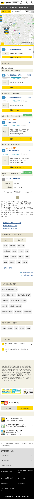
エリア (7, 240)
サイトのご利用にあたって (8, 478)
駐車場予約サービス (7, 465)
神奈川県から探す (27, 275)
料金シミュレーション (18, 57)
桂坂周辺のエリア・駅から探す (12, 223)
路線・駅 (20, 240)
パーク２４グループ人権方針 (8, 489)
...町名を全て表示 (7, 268)
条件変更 (29, 12)
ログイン (8, 408)
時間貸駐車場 (5, 455)
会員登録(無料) (25, 408)
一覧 (17, 11)
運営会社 (3, 483)
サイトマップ (21, 478)
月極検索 (15, 2)
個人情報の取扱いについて (25, 471)
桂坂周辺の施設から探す (10, 226)
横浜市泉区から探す (27, 272)
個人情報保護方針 (6, 471)
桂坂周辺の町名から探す (10, 229)
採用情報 (20, 483)
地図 (6, 11)
